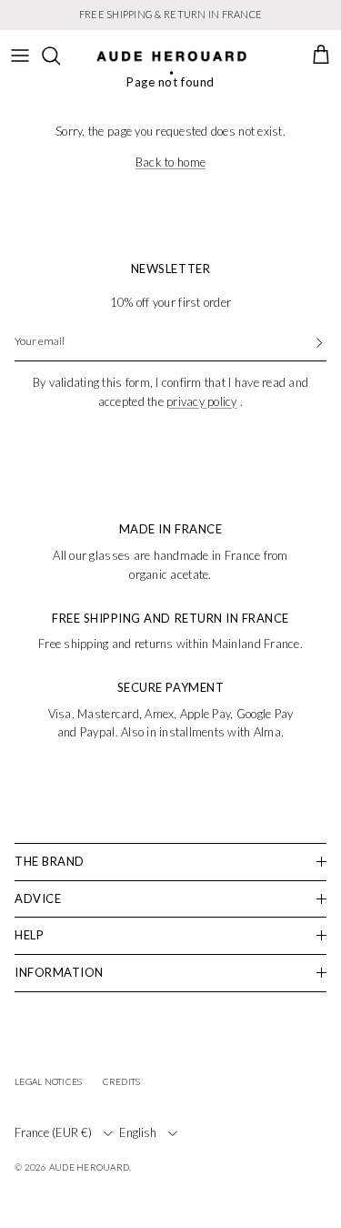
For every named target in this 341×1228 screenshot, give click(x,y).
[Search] (60, 56)
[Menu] (20, 56)
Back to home (170, 162)
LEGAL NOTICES (48, 1081)
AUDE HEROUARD (89, 1167)
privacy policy (201, 401)
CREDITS (122, 1081)
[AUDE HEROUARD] (171, 63)
